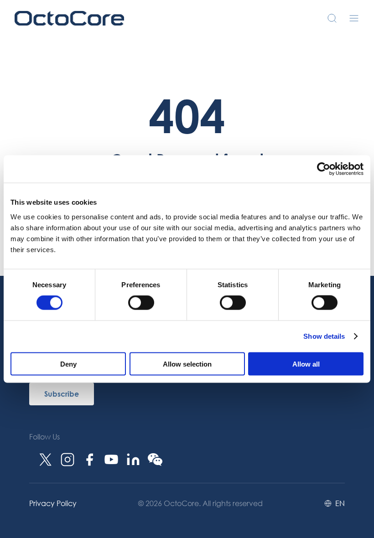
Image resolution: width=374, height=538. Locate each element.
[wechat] (155, 459)
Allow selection (187, 363)
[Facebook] (89, 459)
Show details (324, 336)
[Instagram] (67, 459)
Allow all (306, 363)
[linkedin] (133, 459)
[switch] (141, 302)
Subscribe (61, 393)
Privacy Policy (53, 503)
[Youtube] (111, 459)
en (340, 503)
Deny (68, 363)
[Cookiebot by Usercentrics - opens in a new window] (324, 169)
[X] (45, 459)
